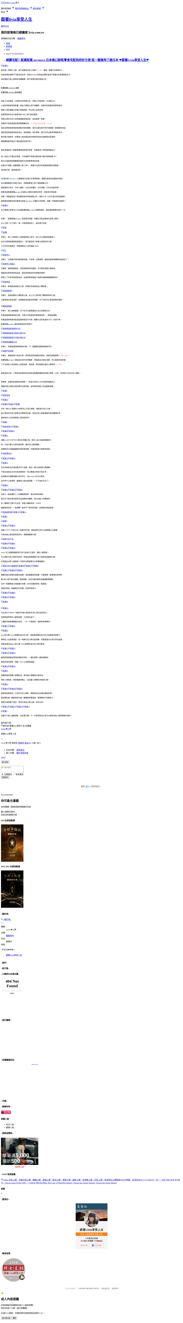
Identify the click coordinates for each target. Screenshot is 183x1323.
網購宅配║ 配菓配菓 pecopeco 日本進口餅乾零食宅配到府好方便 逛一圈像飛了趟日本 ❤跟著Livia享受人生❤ (77, 60)
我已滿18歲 (6, 1318)
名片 (8, 49)
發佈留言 (5, 777)
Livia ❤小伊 (6, 729)
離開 (14, 1318)
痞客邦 (21, 743)
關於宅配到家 (22, 753)
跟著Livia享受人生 (14, 955)
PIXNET (73, 1288)
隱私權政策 (105, 1288)
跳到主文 (5, 26)
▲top (3, 757)
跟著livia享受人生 (16, 19)
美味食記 (20, 750)
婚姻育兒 (21, 38)
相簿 (8, 43)
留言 (27, 743)
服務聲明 (115, 1288)
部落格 (9, 46)
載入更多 (5, 762)
